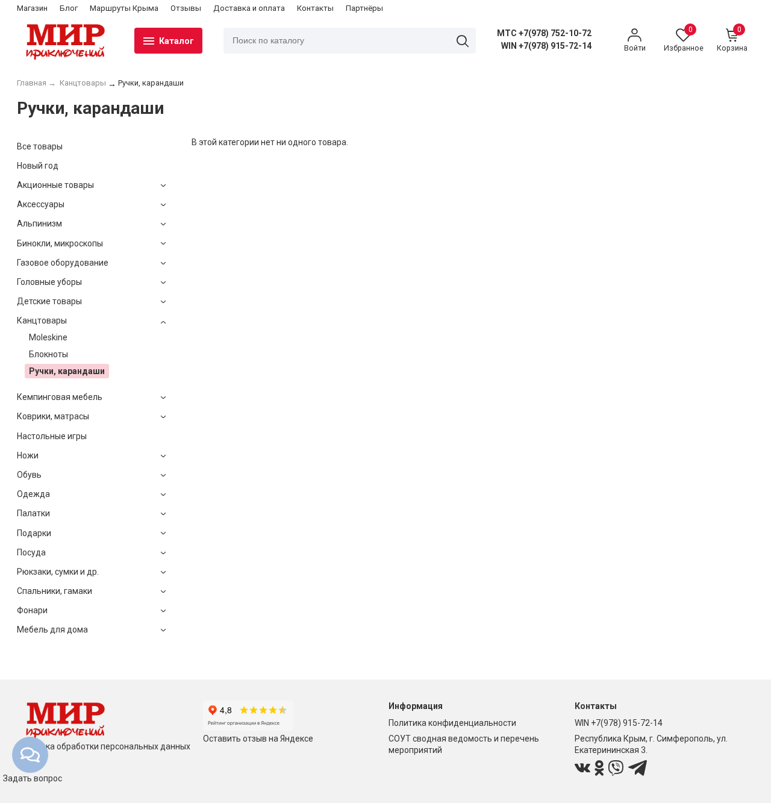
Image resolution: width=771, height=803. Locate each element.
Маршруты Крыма (124, 8)
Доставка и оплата (249, 8)
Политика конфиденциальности (452, 723)
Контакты (315, 8)
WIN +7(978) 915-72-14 (546, 46)
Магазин (32, 8)
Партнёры (364, 8)
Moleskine (48, 337)
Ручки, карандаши (67, 371)
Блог (69, 8)
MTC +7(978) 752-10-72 (544, 33)
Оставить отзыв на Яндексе (258, 738)
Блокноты (48, 354)
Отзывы (185, 8)
